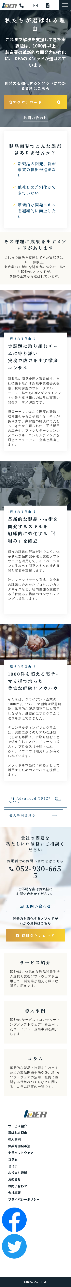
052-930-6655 (24, 5)
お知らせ (14, 1179)
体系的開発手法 (19, 1146)
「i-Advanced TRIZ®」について (34, 800)
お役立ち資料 (17, 1172)
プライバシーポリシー (24, 1199)
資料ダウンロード (50, 5)
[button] (65, 5)
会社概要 (14, 1192)
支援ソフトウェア (20, 1152)
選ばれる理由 (17, 1132)
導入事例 (35, 1022)
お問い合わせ (38, 5)
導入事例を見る (22, 815)
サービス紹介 (35, 974)
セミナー (14, 1166)
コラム (35, 1072)
